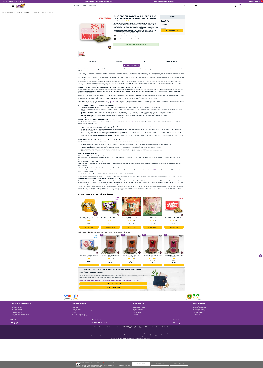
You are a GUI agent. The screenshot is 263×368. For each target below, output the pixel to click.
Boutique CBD (152, 170)
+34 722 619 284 (19, 1)
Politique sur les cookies (198, 309)
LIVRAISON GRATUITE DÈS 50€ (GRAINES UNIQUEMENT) (99, 1)
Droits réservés (196, 314)
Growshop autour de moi (18, 309)
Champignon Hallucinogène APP (80, 315)
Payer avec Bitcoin (137, 312)
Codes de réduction (77, 309)
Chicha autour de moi (17, 315)
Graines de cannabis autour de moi (20, 314)
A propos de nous (16, 306)
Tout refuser (160, 363)
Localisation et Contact (17, 307)
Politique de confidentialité (199, 307)
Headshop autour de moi (18, 311)
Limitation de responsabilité (199, 311)
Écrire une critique (113, 287)
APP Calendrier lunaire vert (78, 314)
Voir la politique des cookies (96, 366)
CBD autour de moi (17, 312)
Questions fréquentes (138, 309)
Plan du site (135, 314)
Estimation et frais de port (139, 307)
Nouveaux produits (77, 306)
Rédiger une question (113, 283)
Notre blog (75, 307)
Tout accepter (141, 363)
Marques (74, 312)
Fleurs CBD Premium (111, 101)
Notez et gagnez (118, 20)
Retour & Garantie (137, 306)
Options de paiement (138, 311)
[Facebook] (12, 323)
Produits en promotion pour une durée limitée (83, 311)
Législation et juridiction (198, 312)
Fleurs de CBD (131, 121)
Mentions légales (197, 306)
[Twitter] (14, 323)
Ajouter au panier (172, 30)
